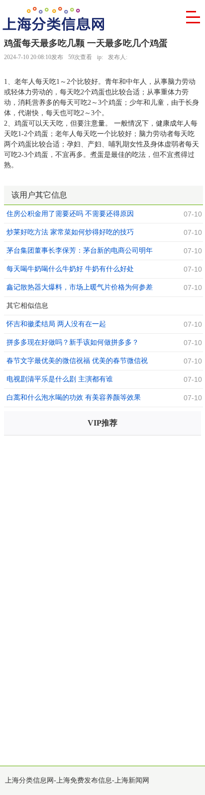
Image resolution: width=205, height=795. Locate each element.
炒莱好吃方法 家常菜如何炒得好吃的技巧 (70, 232)
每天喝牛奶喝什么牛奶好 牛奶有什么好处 (70, 269)
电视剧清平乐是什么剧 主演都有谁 (59, 379)
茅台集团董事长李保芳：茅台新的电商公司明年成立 (79, 252)
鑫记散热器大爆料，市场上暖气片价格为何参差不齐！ (79, 288)
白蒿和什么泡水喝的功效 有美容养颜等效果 (73, 397)
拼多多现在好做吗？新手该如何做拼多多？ (72, 342)
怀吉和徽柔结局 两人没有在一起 (56, 324)
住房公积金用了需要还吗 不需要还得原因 (70, 213)
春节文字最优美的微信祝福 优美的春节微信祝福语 (77, 362)
